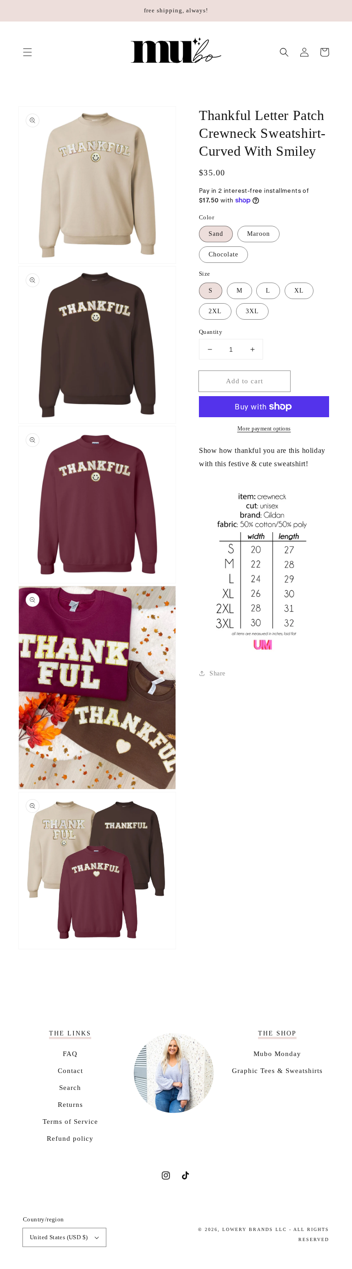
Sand (216, 233)
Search (70, 1087)
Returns (70, 1104)
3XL (252, 311)
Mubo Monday (277, 1053)
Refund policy (70, 1138)
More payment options (264, 428)
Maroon (258, 233)
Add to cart (244, 381)
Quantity (210, 331)
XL (299, 290)
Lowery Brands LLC (254, 1229)
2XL (215, 311)
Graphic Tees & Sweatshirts (277, 1070)
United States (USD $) (59, 1237)
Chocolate (223, 254)
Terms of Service (70, 1121)
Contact (70, 1070)
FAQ (70, 1053)
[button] (27, 52)
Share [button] (217, 673)
